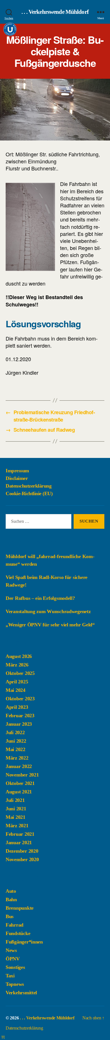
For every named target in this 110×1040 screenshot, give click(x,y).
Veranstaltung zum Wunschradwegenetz (48, 611)
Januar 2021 (19, 842)
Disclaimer (17, 478)
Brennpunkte (20, 908)
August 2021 (19, 792)
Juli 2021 (15, 800)
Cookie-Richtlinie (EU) (29, 493)
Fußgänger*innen (24, 942)
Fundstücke (18, 933)
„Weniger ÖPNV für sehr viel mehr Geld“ (50, 624)
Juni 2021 (16, 808)
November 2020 (22, 859)
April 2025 (17, 681)
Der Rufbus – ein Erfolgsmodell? (40, 598)
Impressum (17, 470)
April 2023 (17, 707)
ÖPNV (13, 959)
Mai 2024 (15, 690)
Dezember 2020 (22, 851)
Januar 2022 (19, 766)
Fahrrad (14, 925)
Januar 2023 (19, 724)
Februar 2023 (20, 715)
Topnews (15, 984)
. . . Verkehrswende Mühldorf (55, 12)
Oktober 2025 (20, 673)
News (11, 950)
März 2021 (17, 825)
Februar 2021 (20, 834)
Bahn (11, 899)
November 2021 (22, 775)
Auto (11, 891)
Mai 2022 (15, 749)
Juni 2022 (16, 741)
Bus (10, 916)
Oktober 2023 (20, 698)
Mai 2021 (15, 817)
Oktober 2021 (20, 783)
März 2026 (17, 665)
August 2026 (19, 656)
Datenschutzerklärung (28, 486)
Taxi (10, 975)
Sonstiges (15, 967)
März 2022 (17, 758)
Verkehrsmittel (21, 992)
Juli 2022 (15, 732)
